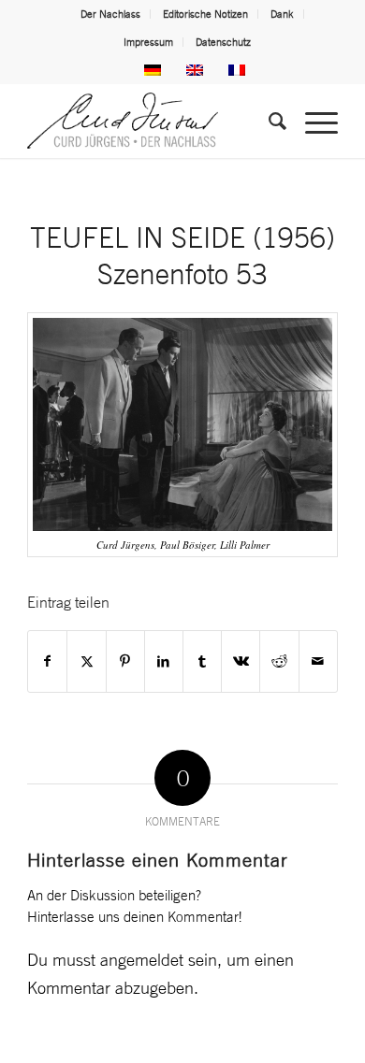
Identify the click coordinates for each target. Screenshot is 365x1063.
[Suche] (268, 120)
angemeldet (141, 959)
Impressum (148, 42)
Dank (282, 14)
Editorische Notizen (205, 14)
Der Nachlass (110, 14)
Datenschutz (223, 42)
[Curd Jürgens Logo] (151, 120)
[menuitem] (111, 14)
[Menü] (312, 120)
